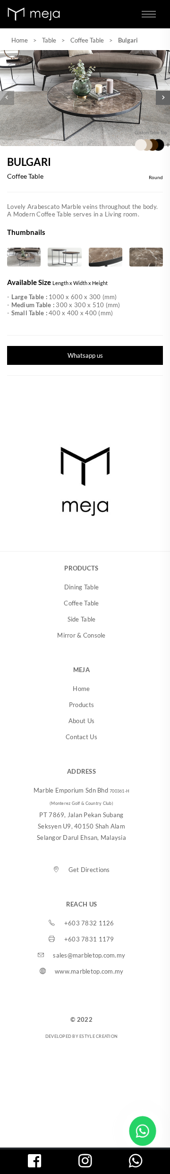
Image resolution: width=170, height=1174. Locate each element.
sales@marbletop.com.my (89, 955)
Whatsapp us (85, 355)
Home (19, 40)
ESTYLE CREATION (98, 1036)
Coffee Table (87, 40)
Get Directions (89, 869)
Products (81, 704)
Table (49, 40)
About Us (81, 721)
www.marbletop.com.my (89, 971)
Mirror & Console (81, 635)
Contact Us (81, 737)
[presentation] (7, 98)
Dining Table (81, 587)
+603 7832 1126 (89, 923)
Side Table (82, 619)
